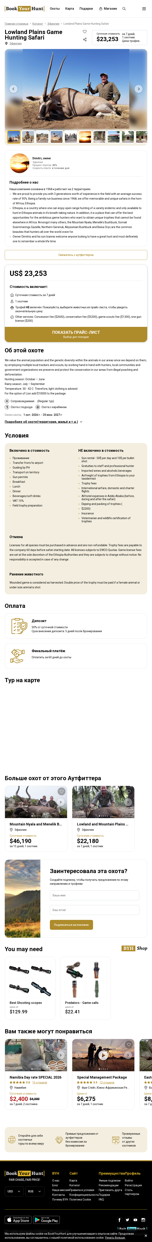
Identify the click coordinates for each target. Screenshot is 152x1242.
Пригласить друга (110, 1190)
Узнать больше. (115, 1237)
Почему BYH (60, 1199)
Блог (55, 1185)
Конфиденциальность (84, 1194)
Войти (129, 1180)
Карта (73, 1180)
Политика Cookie (80, 1199)
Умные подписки (110, 1180)
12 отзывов (107, 1082)
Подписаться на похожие (71, 924)
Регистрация (133, 1185)
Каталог (74, 1185)
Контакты (58, 1194)
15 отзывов (39, 1082)
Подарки (104, 1194)
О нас (55, 1180)
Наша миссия (60, 1190)
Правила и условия (81, 1190)
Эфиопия (16, 43)
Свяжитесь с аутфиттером (76, 255)
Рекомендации (109, 1185)
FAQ (101, 1199)
